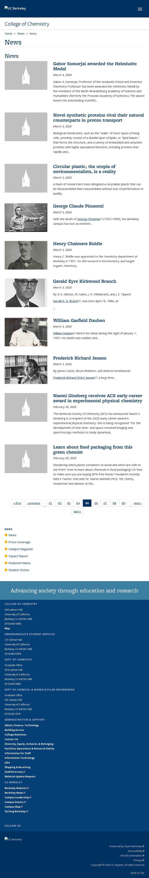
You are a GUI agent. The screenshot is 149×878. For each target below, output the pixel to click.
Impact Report (18, 556)
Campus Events (15, 802)
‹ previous (35, 503)
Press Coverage (19, 542)
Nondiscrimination (132, 855)
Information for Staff (18, 753)
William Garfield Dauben (79, 320)
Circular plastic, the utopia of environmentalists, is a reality (84, 168)
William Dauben (64, 333)
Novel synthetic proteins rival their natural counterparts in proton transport (98, 117)
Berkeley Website (17, 788)
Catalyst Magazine (21, 549)
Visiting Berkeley (16, 811)
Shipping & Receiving (17, 767)
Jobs (7, 762)
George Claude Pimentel (78, 206)
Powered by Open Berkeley (127, 846)
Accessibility (136, 851)
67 (107, 504)
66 (97, 504)
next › (139, 503)
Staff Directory (15, 771)
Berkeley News (15, 792)
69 (125, 504)
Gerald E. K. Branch (67, 301)
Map (7, 628)
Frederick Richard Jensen (79, 358)
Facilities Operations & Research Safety (29, 748)
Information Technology (20, 758)
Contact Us (11, 739)
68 (116, 504)
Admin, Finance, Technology (22, 725)
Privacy (138, 860)
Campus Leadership (18, 797)
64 (79, 504)
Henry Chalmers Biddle (77, 243)
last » (78, 511)
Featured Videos (20, 563)
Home (8, 33)
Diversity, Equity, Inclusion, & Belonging (29, 744)
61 (52, 504)
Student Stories (19, 570)
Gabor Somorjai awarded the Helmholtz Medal (95, 66)
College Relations (15, 734)
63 (70, 504)
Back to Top (137, 873)
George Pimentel (89, 219)
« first (18, 503)
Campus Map (14, 806)
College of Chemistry (27, 23)
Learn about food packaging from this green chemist (92, 449)
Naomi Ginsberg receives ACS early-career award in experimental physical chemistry (97, 398)
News (20, 33)
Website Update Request (20, 776)
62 (61, 504)
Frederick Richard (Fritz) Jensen (75, 377)
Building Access (14, 730)
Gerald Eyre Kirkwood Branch (84, 281)
